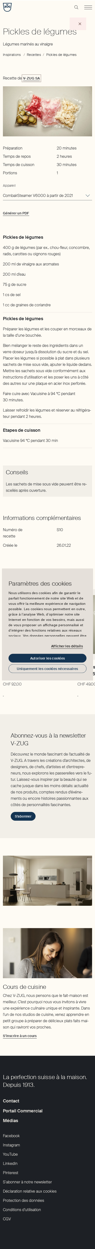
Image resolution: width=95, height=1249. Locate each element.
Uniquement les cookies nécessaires (47, 669)
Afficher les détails (67, 646)
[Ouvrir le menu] (88, 7)
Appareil (9, 185)
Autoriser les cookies (47, 658)
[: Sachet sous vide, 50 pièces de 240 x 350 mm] (77, 693)
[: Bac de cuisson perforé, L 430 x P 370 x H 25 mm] (3, 693)
